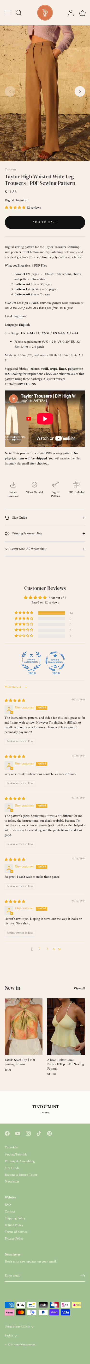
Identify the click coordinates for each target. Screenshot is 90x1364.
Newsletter (12, 1182)
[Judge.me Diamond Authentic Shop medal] (31, 661)
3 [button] (47, 949)
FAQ (8, 1205)
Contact (10, 1212)
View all (79, 988)
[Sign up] (82, 1275)
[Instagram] (28, 1133)
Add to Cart (45, 222)
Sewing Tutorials (16, 1155)
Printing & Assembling (26, 533)
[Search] (18, 13)
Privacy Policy (14, 1239)
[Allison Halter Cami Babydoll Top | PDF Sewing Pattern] (66, 1026)
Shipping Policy (15, 1218)
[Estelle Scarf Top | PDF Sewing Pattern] (23, 1026)
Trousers (10, 170)
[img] (15, 701)
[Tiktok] (38, 1133)
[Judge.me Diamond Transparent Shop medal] (55, 661)
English (9, 1336)
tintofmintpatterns (24, 1344)
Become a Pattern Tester (21, 1175)
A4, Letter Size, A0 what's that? (26, 549)
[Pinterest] (49, 1133)
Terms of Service (16, 1232)
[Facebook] (7, 1133)
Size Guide (19, 518)
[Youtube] (17, 1133)
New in (12, 987)
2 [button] (39, 949)
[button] (10, 91)
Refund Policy (14, 1225)
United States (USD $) (17, 1327)
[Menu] (7, 13)
